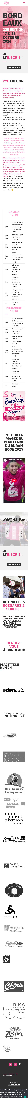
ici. (15, 97)
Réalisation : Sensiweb (7, 1075)
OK (25, 1096)
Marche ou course (14, 67)
